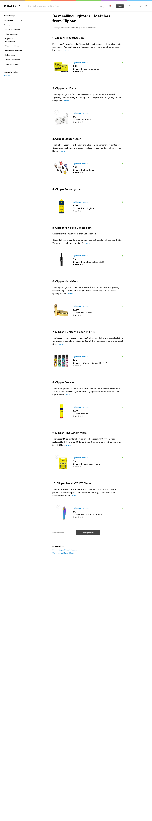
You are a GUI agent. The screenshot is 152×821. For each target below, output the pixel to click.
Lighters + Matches (13, 50)
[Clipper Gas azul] (88, 411)
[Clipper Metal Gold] (88, 310)
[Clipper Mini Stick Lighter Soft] (88, 259)
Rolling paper (10, 55)
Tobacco (7, 25)
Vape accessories (12, 64)
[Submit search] (30, 6)
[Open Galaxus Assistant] (130, 6)
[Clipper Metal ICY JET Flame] (88, 512)
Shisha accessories (12, 60)
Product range (9, 16)
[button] (98, 27)
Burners (7, 76)
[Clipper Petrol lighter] (88, 206)
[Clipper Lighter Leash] (88, 167)
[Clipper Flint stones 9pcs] (88, 66)
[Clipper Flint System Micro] (88, 461)
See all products (88, 533)
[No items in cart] (146, 6)
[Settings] (109, 6)
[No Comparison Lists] (135, 6)
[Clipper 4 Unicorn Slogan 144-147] (88, 360)
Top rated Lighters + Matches (64, 553)
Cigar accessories (12, 34)
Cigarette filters (12, 46)
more (66, 50)
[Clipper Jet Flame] (88, 117)
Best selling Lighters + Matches (65, 550)
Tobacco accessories (12, 29)
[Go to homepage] (12, 6)
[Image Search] (101, 6)
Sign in (120, 6)
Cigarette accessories (10, 40)
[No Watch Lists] (141, 6)
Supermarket (9, 20)
